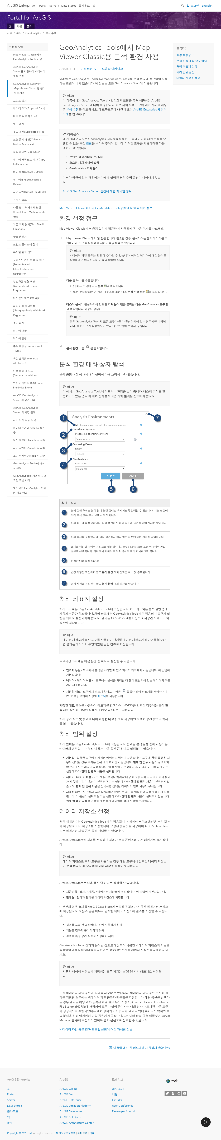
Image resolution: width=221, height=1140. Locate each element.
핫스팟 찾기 (20, 236)
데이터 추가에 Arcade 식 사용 (29, 430)
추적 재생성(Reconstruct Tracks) (27, 348)
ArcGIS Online (68, 1088)
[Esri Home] (172, 1081)
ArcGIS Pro (66, 1094)
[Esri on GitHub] (178, 1093)
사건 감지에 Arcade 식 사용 (29, 447)
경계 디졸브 (20, 199)
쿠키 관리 (82, 1133)
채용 (115, 1094)
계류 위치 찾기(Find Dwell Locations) (28, 226)
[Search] (183, 5)
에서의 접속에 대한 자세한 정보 (105, 208)
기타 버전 (87, 68)
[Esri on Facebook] (173, 1093)
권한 (89, 143)
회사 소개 (118, 1088)
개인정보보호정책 (65, 1133)
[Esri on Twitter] (167, 1093)
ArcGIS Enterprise (21, 5)
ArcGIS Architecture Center (77, 1122)
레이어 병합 (20, 330)
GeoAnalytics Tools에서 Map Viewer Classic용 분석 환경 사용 (29, 88)
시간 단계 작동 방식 (24, 420)
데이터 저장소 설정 (188, 78)
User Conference (122, 1105)
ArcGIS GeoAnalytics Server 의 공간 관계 (25, 397)
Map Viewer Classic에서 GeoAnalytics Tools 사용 (27, 57)
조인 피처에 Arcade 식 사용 (29, 455)
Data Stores (68, 5)
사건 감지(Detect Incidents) (29, 191)
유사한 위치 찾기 (23, 252)
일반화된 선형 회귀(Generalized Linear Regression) (25, 286)
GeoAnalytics (33, 33)
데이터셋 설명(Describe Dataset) (27, 182)
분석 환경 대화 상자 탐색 (191, 60)
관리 (29, 26)
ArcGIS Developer (71, 1111)
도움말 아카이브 (112, 68)
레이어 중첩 (20, 338)
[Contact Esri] (184, 1093)
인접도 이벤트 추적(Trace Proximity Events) (28, 385)
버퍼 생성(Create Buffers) (28, 171)
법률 (92, 1133)
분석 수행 (50, 33)
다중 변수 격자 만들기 (26, 116)
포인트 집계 (20, 100)
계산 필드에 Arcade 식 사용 (29, 440)
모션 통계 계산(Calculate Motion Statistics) (27, 142)
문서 (10, 1122)
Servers (54, 5)
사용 (19, 26)
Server (11, 1100)
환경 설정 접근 (185, 55)
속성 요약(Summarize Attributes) (25, 361)
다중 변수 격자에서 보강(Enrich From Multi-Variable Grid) (29, 212)
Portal (42, 5)
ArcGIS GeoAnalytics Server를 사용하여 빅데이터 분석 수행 (29, 71)
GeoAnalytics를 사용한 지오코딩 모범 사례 (29, 478)
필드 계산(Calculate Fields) (29, 131)
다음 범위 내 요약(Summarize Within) (25, 373)
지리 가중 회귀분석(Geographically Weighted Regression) (29, 310)
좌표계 (102, 696)
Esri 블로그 (119, 1100)
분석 (18, 33)
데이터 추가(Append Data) (29, 108)
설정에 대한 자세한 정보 (97, 191)
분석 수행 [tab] (18, 46)
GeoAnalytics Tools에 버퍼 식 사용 (29, 466)
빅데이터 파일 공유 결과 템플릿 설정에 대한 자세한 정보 (95, 1029)
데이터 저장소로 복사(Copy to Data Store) (29, 162)
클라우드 (84, 5)
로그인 (195, 5)
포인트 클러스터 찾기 (25, 244)
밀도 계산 (18, 124)
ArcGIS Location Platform (75, 1105)
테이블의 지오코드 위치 (26, 298)
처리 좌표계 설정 (186, 66)
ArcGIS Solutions (70, 1117)
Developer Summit (124, 1111)
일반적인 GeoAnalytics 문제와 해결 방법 (29, 490)
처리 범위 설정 (185, 72)
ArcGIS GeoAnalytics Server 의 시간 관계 (25, 410)
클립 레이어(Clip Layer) (27, 151)
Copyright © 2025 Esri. (19, 1133)
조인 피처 (18, 323)
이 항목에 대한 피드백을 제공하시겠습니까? (141, 1047)
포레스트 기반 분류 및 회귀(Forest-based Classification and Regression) (28, 266)
